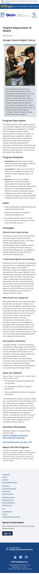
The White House (7, 511)
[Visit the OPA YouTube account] (15, 557)
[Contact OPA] (26, 557)
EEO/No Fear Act (7, 505)
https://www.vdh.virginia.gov (14, 438)
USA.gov (4, 514)
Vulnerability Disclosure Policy (11, 517)
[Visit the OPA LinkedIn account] (20, 557)
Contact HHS (6, 474)
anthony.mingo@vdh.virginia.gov (15, 435)
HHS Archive (6, 486)
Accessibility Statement (9, 488)
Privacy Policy (6, 491)
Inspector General (7, 500)
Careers (4, 477)
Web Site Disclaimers (8, 503)
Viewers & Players (7, 494)
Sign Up (7, 533)
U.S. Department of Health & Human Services (23, 6)
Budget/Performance (8, 497)
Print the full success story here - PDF (17, 442)
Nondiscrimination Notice (9, 482)
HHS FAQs (5, 480)
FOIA (3, 509)
